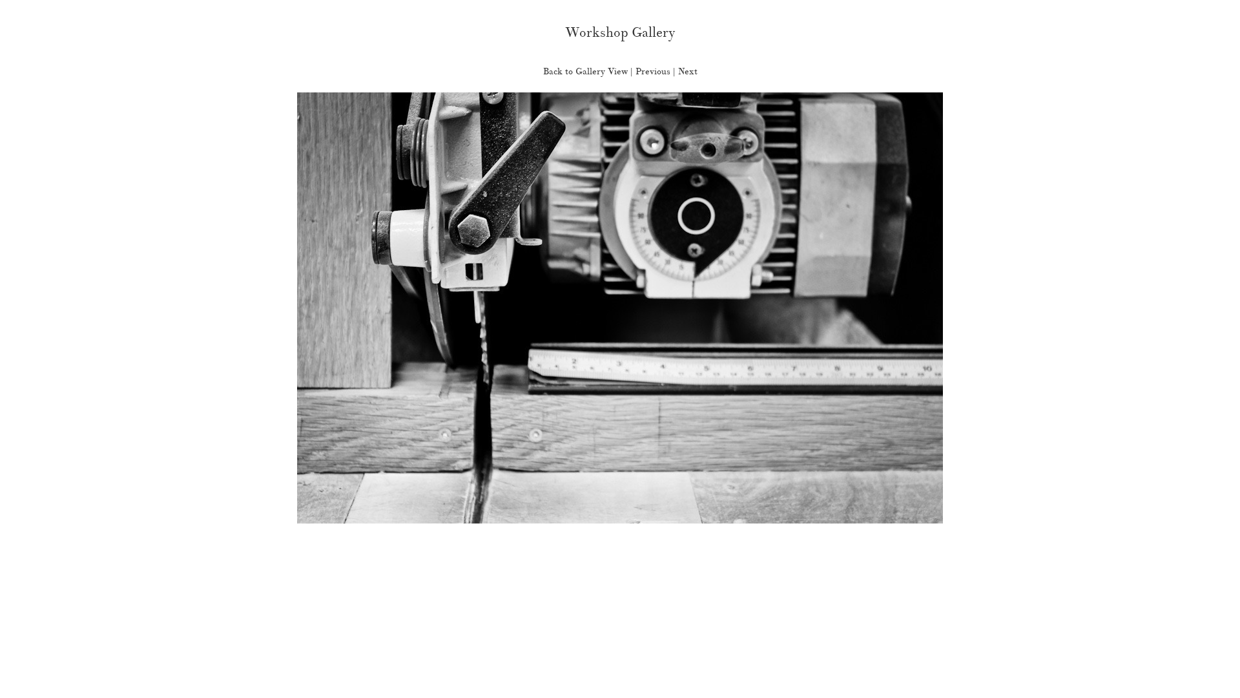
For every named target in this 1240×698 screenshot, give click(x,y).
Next (688, 71)
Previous (653, 71)
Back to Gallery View (585, 71)
